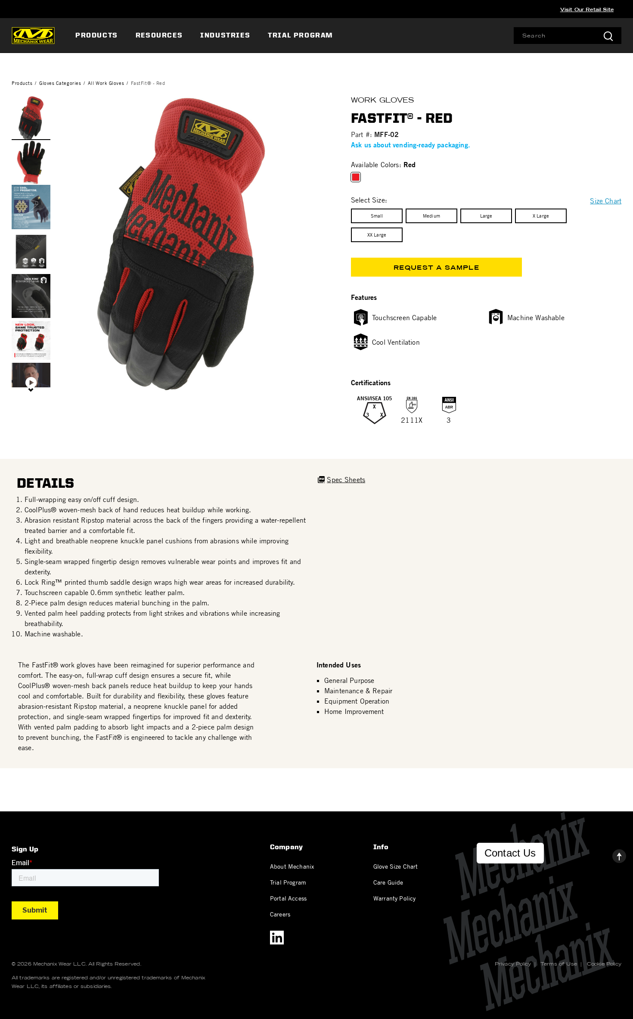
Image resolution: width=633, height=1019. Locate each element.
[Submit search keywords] (608, 35)
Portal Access (288, 898)
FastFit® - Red (148, 83)
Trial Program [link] (300, 35)
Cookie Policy (604, 964)
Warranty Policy (394, 898)
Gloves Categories (60, 83)
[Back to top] (612, 854)
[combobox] (567, 35)
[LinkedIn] (277, 937)
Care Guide (388, 882)
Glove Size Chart (395, 866)
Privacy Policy (513, 964)
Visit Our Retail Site (587, 9)
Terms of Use (558, 964)
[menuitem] (98, 35)
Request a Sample (436, 267)
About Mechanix (292, 866)
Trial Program (288, 882)
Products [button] (96, 35)
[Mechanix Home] (33, 35)
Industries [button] (225, 35)
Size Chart (605, 200)
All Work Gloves (106, 83)
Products (22, 83)
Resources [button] (159, 35)
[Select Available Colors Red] (357, 177)
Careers (280, 914)
